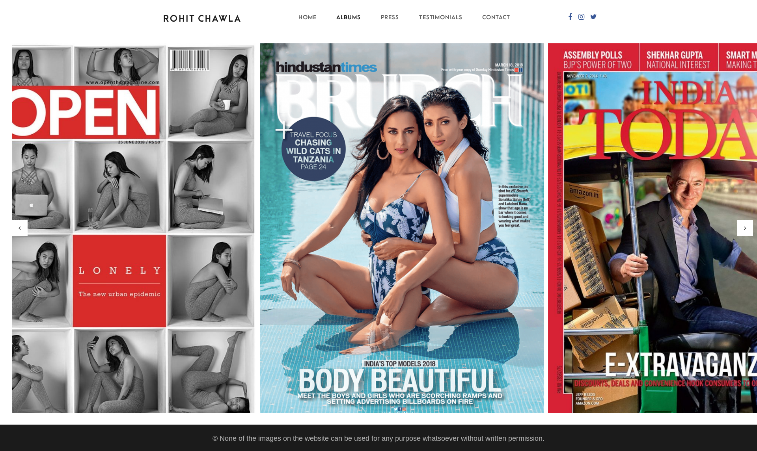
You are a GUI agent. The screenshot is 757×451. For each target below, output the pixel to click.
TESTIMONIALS (441, 17)
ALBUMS (348, 17)
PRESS (390, 17)
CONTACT (496, 17)
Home (307, 17)
